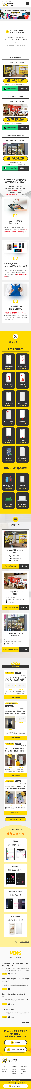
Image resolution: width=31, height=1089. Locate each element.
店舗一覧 (17, 1042)
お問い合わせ (24, 1066)
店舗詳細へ (23, 88)
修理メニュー (5, 1069)
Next (29, 13)
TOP (3, 1066)
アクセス (23, 566)
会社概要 (23, 1069)
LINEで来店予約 (11, 88)
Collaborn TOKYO (24, 942)
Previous (2, 13)
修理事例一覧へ (14, 819)
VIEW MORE (24, 1022)
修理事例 (14, 1069)
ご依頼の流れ (14, 1066)
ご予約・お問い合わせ (9, 566)
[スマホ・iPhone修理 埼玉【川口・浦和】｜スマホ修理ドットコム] (8, 4)
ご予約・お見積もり (17, 1086)
